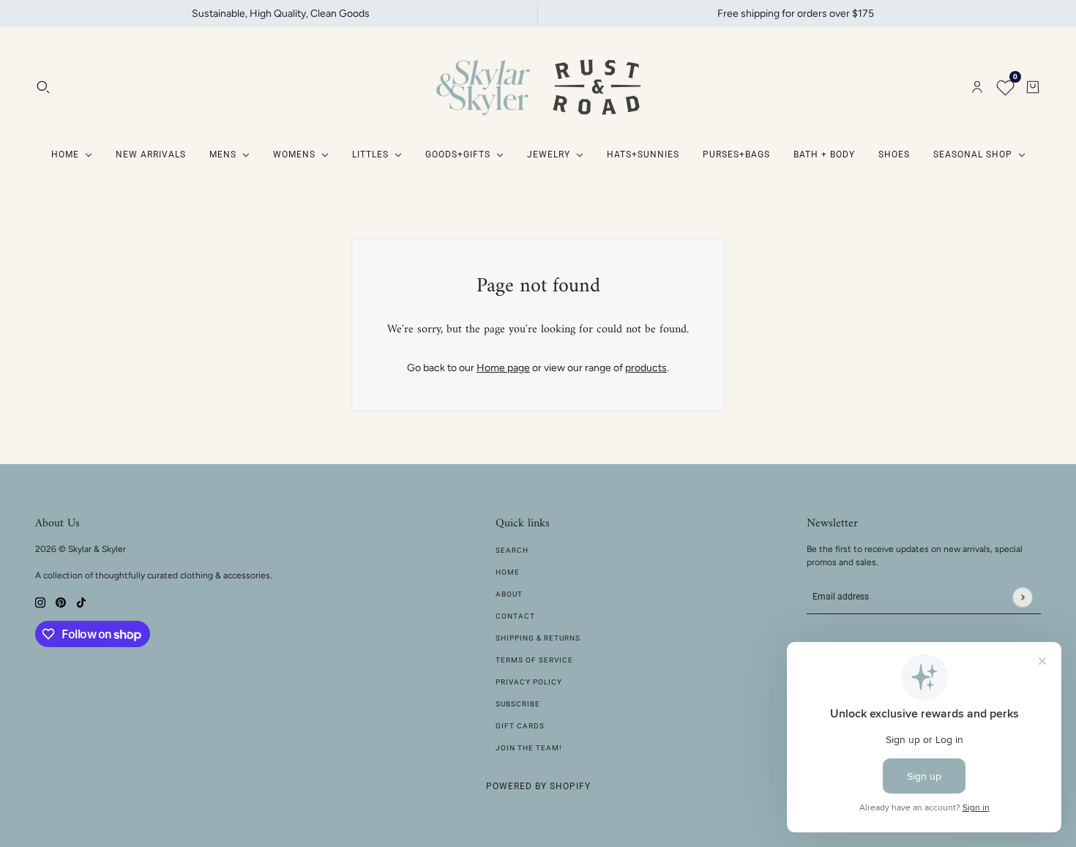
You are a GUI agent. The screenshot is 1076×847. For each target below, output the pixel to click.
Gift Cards (520, 726)
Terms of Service (534, 660)
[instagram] (40, 601)
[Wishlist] (1005, 87)
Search (512, 550)
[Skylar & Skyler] (538, 87)
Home (508, 572)
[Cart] (1033, 87)
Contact (515, 616)
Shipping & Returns (538, 638)
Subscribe (518, 704)
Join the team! (529, 748)
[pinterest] (61, 601)
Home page (503, 368)
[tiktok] (81, 601)
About (509, 594)
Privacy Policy (529, 682)
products (646, 368)
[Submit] (1022, 597)
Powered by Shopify (538, 786)
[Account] (977, 87)
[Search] (43, 87)
